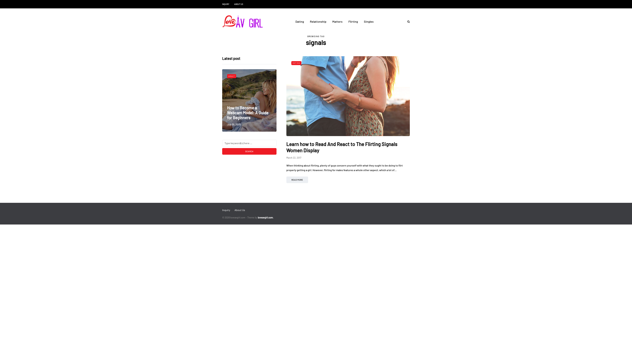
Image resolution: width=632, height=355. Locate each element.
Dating (299, 21)
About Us (238, 4)
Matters (337, 21)
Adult (231, 76)
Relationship (318, 21)
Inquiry (225, 4)
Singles (369, 21)
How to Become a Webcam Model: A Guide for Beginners (247, 112)
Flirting (353, 21)
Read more (297, 180)
